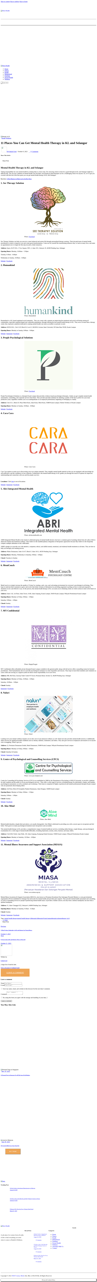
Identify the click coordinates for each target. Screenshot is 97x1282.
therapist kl (34, 918)
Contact (54, 1248)
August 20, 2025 (13, 1190)
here (12, 481)
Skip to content (5, 1)
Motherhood (56, 1239)
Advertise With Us (57, 1246)
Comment (4, 994)
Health (3, 138)
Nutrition (55, 1241)
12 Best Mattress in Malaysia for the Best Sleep (19, 179)
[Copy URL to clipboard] (28, 162)
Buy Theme (13, 1151)
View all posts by (10, 968)
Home (54, 1234)
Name (2, 983)
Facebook (9, 261)
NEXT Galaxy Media (18, 1276)
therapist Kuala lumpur (45, 918)
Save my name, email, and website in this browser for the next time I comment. (26, 989)
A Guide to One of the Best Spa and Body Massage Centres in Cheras (25, 1198)
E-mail (3, 985)
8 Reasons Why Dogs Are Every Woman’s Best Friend (21, 1209)
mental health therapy (10, 918)
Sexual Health (56, 1243)
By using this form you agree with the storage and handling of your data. (25, 997)
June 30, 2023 (6, 1142)
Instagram (9, 333)
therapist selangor (57, 918)
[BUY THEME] (11, 1181)
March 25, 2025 (13, 1211)
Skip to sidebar (14, 1)
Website (3, 261)
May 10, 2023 (6, 1071)
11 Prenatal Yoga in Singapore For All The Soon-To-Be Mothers (15, 1075)
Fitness (54, 1236)
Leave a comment (15, 973)
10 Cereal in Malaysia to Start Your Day (10, 1145)
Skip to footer (23, 1)
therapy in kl (66, 918)
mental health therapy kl (24, 918)
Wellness (8, 138)
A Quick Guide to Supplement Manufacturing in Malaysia (22, 1188)
